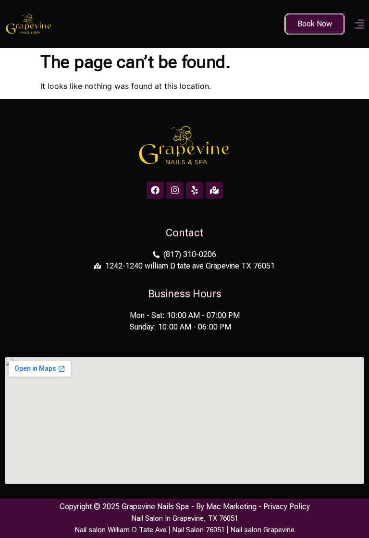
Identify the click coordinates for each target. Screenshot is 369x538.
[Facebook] (155, 190)
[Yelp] (194, 190)
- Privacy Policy (283, 506)
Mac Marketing (231, 506)
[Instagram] (175, 190)
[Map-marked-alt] (214, 190)
